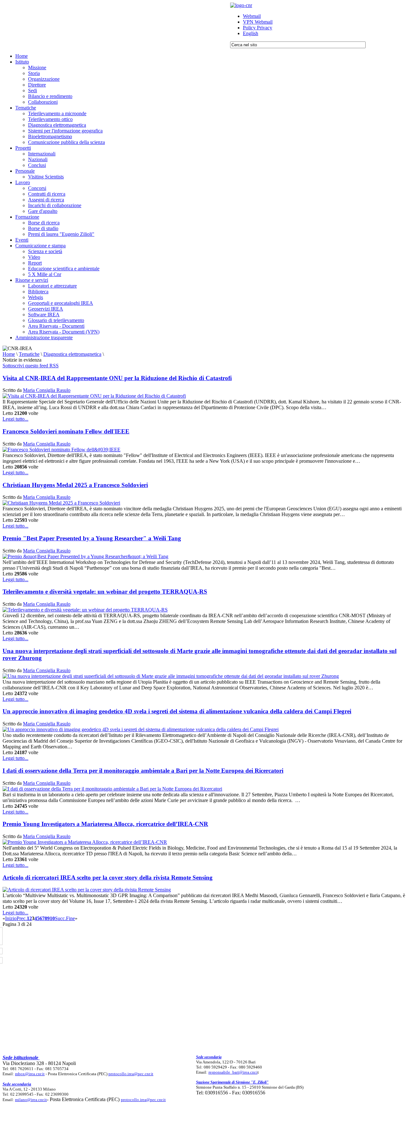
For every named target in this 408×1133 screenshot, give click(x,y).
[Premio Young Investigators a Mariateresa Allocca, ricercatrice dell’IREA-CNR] (85, 842)
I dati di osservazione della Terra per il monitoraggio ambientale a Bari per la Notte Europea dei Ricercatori (143, 770)
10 (52, 918)
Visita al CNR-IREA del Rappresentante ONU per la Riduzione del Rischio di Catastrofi (117, 378)
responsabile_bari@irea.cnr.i (233, 1072)
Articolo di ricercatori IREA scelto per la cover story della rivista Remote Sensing (108, 877)
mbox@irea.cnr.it (30, 1073)
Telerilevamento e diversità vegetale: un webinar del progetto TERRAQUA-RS (105, 591)
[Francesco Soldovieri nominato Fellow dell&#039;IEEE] (61, 449)
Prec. (22, 918)
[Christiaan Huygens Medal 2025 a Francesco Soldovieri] (61, 503)
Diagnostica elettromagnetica (72, 354)
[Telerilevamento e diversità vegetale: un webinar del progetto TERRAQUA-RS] (85, 609)
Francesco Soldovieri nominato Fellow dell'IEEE (66, 431)
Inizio (11, 918)
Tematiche (29, 354)
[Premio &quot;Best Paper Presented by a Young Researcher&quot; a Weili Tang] (85, 556)
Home (9, 354)
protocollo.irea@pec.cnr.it (130, 1073)
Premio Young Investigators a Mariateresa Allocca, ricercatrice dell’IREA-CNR (105, 824)
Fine (70, 918)
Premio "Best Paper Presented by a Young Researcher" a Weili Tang (92, 538)
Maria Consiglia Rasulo (46, 390)
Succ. (60, 918)
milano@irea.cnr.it (31, 1099)
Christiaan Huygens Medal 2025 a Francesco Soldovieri (75, 485)
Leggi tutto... (15, 419)
